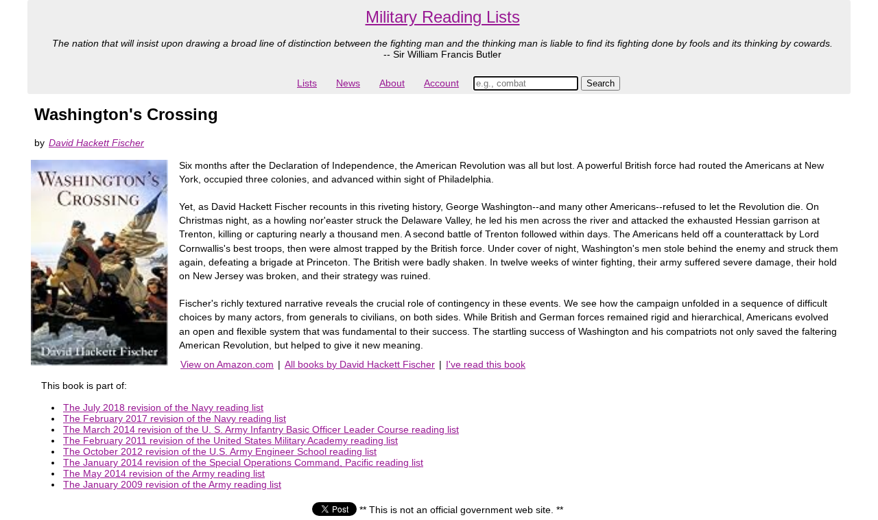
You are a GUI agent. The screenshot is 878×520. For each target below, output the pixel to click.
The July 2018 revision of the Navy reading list (163, 407)
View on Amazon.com (227, 364)
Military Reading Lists (443, 17)
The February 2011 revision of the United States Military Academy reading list (230, 440)
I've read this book (485, 364)
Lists (307, 83)
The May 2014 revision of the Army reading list (164, 473)
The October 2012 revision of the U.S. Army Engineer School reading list (220, 451)
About (392, 83)
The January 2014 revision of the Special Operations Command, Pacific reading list (243, 462)
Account (441, 83)
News (348, 83)
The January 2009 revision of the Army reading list (172, 484)
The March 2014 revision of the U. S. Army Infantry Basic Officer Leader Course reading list (261, 429)
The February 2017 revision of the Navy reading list (174, 418)
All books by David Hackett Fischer (360, 364)
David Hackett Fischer (96, 142)
